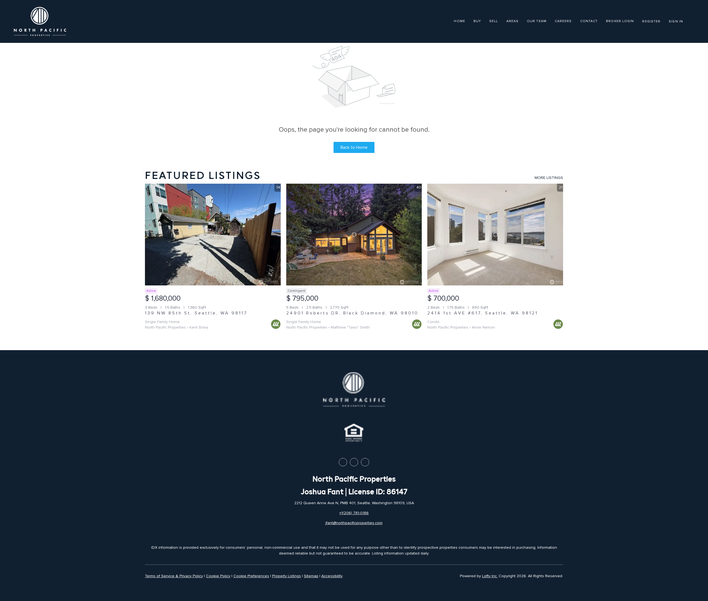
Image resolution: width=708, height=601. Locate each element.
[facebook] (343, 462)
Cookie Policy (218, 576)
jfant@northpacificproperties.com (354, 523)
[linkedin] (354, 462)
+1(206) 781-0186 (354, 513)
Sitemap (311, 576)
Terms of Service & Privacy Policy (174, 576)
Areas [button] (512, 21)
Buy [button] (477, 21)
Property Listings (286, 576)
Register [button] (651, 21)
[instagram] (365, 462)
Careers (563, 21)
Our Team (536, 21)
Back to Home (354, 147)
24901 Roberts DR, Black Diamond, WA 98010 (352, 313)
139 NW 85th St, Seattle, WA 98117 (196, 313)
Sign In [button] (676, 21)
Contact (589, 21)
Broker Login (620, 21)
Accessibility (332, 576)
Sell (493, 21)
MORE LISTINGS (549, 177)
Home (459, 21)
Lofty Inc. (490, 576)
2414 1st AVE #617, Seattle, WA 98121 (482, 313)
